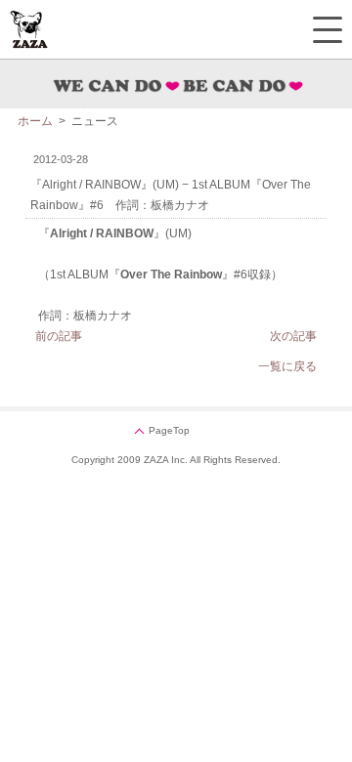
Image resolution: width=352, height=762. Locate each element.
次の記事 (293, 336)
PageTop (169, 430)
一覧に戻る (287, 366)
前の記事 (58, 336)
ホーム (35, 121)
